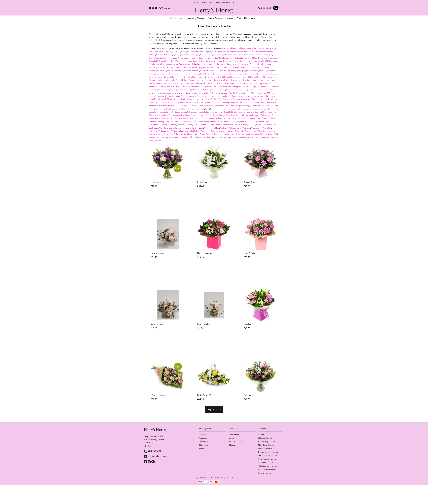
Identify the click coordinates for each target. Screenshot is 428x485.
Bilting (186, 54)
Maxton (254, 93)
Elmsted (255, 70)
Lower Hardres (232, 89)
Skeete (215, 115)
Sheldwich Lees (244, 112)
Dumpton (162, 70)
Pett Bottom (271, 102)
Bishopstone (218, 54)
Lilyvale (173, 89)
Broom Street (273, 58)
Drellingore (153, 70)
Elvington (271, 70)
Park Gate (198, 102)
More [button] (253, 18)
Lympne (175, 93)
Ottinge (244, 99)
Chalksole (238, 61)
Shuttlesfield (189, 115)
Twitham (244, 124)
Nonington (270, 96)
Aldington (234, 48)
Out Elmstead (253, 99)
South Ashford (254, 115)
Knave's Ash (264, 86)
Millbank (152, 96)
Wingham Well (272, 134)
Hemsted (255, 80)
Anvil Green (264, 48)
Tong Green (215, 124)
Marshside (233, 93)
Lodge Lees (192, 89)
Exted (179, 73)
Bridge (244, 58)
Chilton (204, 64)
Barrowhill (242, 51)
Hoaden (245, 83)
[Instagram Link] (153, 8)
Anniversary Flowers (266, 441)
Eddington (241, 70)
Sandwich (259, 108)
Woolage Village (240, 137)
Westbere (153, 131)
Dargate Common (205, 67)
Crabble (177, 67)
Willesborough (218, 134)
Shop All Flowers (214, 409)
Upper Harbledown (177, 128)
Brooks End (262, 58)
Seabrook (273, 108)
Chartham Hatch (155, 64)
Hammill (203, 80)
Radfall (222, 105)
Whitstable (178, 134)
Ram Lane (230, 105)
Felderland (204, 73)
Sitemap (232, 445)
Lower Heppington (247, 89)
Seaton (160, 112)
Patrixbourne (209, 102)
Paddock (273, 99)
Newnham (261, 96)
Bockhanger (249, 54)
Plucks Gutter (162, 105)
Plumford (172, 105)
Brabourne (227, 58)
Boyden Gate (216, 58)
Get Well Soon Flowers (267, 455)
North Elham (166, 99)
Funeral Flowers (215, 18)
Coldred (259, 64)
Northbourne (188, 99)
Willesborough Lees (233, 134)
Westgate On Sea (192, 131)
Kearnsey (227, 86)
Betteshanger (169, 54)
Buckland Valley (174, 61)
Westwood (238, 131)
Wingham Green (258, 134)
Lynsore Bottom (185, 93)
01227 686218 (266, 8)
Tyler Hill (251, 124)
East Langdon (217, 70)
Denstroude (240, 67)
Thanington (153, 124)
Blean (235, 54)
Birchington (194, 54)
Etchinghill (153, 73)
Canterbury (228, 61)
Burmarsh (196, 61)
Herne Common (155, 83)
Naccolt (205, 96)
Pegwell (234, 102)
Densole (231, 67)
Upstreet (207, 128)
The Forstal (172, 124)
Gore (206, 77)
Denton (249, 67)
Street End (174, 121)
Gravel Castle (223, 77)
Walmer (223, 128)
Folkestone (232, 73)
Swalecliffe (214, 121)
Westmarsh (205, 131)
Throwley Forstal (192, 124)
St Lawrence (266, 115)
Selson (183, 112)
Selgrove (167, 112)
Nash (233, 96)
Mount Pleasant (181, 96)
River (207, 108)
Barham (226, 51)
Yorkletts (157, 140)
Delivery (232, 438)
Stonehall (242, 118)
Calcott (219, 61)
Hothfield (186, 86)
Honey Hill (165, 86)
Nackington (215, 96)
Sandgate (250, 108)
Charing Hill (263, 61)
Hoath (252, 83)
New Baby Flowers (266, 445)
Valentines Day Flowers (267, 466)
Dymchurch (186, 70)
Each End (195, 70)
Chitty (228, 64)
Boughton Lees (205, 58)
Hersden (175, 83)
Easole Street (205, 70)
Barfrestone (217, 51)
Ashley (175, 51)
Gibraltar (166, 77)
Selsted (190, 112)
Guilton (276, 77)
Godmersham (176, 77)
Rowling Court (230, 108)
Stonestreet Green (253, 118)
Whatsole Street (250, 131)
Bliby (241, 54)
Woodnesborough (210, 137)
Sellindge (176, 112)
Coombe (267, 64)
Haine (167, 80)
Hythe (206, 86)
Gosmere (213, 77)
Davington (218, 67)
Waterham (246, 128)
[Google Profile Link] (156, 8)
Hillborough (229, 83)
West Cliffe (266, 128)
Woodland (197, 137)
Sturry (189, 121)
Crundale (185, 67)
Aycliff (181, 51)
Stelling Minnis (208, 118)
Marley (212, 93)
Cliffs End (251, 64)
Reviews (229, 18)
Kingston (255, 86)
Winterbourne (164, 137)
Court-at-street (167, 67)
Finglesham (214, 73)
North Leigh (177, 99)
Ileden (219, 86)
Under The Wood (263, 124)
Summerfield (197, 121)
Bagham (208, 51)
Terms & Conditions (236, 441)
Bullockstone (186, 61)
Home (173, 18)
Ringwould (193, 108)
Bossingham (154, 58)
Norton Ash (200, 99)
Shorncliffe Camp (166, 115)
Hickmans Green (187, 83)
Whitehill (161, 134)
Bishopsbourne (206, 54)
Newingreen (250, 96)
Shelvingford (256, 112)
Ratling (246, 105)
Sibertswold (200, 115)
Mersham (262, 93)
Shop (181, 18)
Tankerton (254, 121)
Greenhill (245, 77)
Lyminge (167, 93)
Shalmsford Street (210, 112)
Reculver (253, 105)
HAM (197, 80)
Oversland (264, 99)
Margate (204, 93)
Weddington (256, 128)
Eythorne (186, 73)
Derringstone (257, 67)
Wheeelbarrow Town (266, 131)
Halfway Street (187, 80)
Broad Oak (252, 58)
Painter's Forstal (155, 102)
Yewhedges (265, 137)
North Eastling (154, 99)
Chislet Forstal (219, 64)
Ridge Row (174, 108)
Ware (238, 128)
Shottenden (179, 115)
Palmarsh (166, 102)
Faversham (195, 73)
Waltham (231, 128)
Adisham (225, 48)
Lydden (270, 89)
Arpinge (273, 48)
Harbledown (213, 80)
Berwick (159, 54)
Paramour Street (186, 102)
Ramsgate (239, 105)
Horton (179, 86)
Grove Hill (260, 77)
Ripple (201, 108)
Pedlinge (226, 102)
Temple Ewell (264, 121)
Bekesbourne (253, 51)
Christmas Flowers (265, 462)
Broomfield (153, 61)
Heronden (167, 83)
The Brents (163, 124)
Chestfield (178, 64)
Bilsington (179, 54)
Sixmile (209, 115)
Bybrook (212, 61)
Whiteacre (153, 134)
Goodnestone (197, 77)
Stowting (265, 118)
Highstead (210, 83)
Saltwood (241, 108)
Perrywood (248, 102)
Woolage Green (225, 137)
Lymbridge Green (156, 93)
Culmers (193, 67)
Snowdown (230, 115)
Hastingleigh (236, 80)
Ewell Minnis (171, 73)
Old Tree (214, 99)
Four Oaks (254, 73)
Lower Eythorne (204, 89)
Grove (252, 77)
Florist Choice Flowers (267, 459)
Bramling (236, 58)
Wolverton (175, 137)
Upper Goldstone (161, 128)
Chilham (186, 64)
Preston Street (212, 105)
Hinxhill (238, 83)
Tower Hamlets (227, 124)
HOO (173, 86)
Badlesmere (199, 51)
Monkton (160, 96)
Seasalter (152, 112)
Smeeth (222, 115)
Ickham (213, 86)
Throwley (181, 124)
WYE (258, 137)
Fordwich (246, 73)
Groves (269, 77)
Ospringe (236, 99)
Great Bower (235, 77)
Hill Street (219, 83)
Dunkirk (170, 70)
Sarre (266, 108)
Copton (157, 67)
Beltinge (152, 54)
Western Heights (177, 131)
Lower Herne (261, 89)
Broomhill (163, 61)
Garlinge (271, 73)
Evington (161, 73)
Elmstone (262, 70)
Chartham (273, 61)
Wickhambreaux (191, 134)
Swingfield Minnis (227, 121)
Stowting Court (163, 121)
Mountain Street (195, 96)
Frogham (263, 73)
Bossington (164, 58)
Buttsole (204, 61)
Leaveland (153, 89)
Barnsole (233, 51)
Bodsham (258, 54)
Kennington (236, 86)
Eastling (227, 70)
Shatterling (222, 112)
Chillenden (195, 64)
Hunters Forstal (197, 86)
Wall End (215, 128)
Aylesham (189, 51)
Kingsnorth (246, 86)
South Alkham (242, 115)
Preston (203, 105)
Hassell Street (224, 80)
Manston (196, 93)
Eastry (233, 70)
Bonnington (267, 54)
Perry (241, 102)
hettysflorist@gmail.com (157, 456)
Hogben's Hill (268, 83)
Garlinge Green (155, 77)
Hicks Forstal (199, 83)
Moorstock (169, 96)
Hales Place (175, 80)
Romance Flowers (265, 448)
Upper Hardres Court (194, 128)
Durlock (177, 70)
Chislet (210, 64)
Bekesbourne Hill (266, 51)
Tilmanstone (205, 124)
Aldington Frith (245, 48)
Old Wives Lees (225, 99)
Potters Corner (193, 105)
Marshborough (222, 93)
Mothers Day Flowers (267, 469)
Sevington (198, 112)
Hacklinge (160, 80)
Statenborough (195, 118)
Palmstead (175, 102)
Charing (254, 61)
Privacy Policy (234, 434)
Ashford (168, 51)
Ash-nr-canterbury (156, 51)
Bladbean (228, 54)
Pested (256, 102)
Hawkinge (246, 80)
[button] (214, 429)
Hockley (258, 83)
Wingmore (153, 137)
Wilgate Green (205, 134)
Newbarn (241, 96)
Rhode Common (265, 105)
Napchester (225, 96)
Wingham (246, 134)
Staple (185, 118)
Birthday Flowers (265, 438)
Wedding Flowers (196, 18)
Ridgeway (184, 108)
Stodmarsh (232, 118)
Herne (262, 80)
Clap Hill (235, 64)
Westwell (214, 131)
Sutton (206, 121)
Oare (207, 99)
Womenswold (186, 137)
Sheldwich (232, 112)
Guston (152, 80)
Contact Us (241, 18)
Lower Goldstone (218, 89)
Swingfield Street (242, 121)
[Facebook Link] (150, 8)
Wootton (251, 137)
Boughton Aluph (176, 58)
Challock (246, 61)
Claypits (243, 64)
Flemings (223, 73)
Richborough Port (162, 108)
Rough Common (216, 108)
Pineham (152, 105)
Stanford (169, 118)
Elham (248, 70)
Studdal (182, 121)
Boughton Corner (191, 58)
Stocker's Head (221, 118)
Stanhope (178, 118)
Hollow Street (154, 86)
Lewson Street (163, 89)
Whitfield (170, 134)
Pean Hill (218, 102)
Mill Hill (270, 93)
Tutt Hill (237, 124)
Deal (225, 67)
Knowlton (274, 86)
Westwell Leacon (226, 131)
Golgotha (187, 77)
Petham (263, 102)
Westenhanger (164, 131)
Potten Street (181, 105)
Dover (266, 67)
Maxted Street (244, 93)
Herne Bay (270, 80)
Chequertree (168, 64)
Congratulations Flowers (268, 452)
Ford (239, 73)
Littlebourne (182, 89)
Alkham (255, 48)
